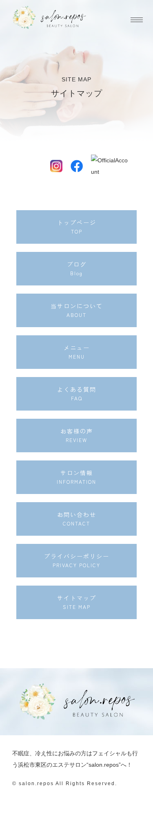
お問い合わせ (76, 518)
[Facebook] (77, 166)
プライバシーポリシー (76, 560)
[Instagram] (56, 166)
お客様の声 (76, 435)
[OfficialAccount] (97, 166)
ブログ (76, 268)
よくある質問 (76, 393)
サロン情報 (76, 477)
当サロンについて (77, 310)
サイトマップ (76, 602)
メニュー (77, 352)
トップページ (76, 226)
